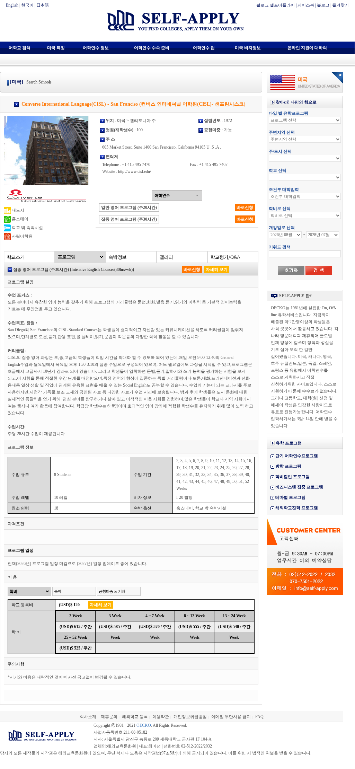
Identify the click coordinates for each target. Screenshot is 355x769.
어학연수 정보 (96, 47)
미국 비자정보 (248, 47)
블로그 (323, 5)
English (12, 5)
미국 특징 (56, 47)
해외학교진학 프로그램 (296, 507)
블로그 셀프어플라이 (275, 5)
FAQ (259, 716)
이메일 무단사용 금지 (231, 716)
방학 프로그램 (288, 466)
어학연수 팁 (204, 47)
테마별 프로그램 (290, 497)
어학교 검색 (19, 47)
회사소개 (88, 716)
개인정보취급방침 (190, 716)
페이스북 (306, 5)
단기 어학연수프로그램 (296, 455)
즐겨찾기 (340, 5)
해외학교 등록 (135, 716)
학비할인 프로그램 (292, 476)
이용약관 (160, 716)
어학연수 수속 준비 (151, 47)
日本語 (42, 5)
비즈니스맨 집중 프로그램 (299, 487)
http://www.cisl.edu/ (134, 171)
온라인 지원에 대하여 (307, 47)
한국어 (27, 5)
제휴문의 (109, 716)
